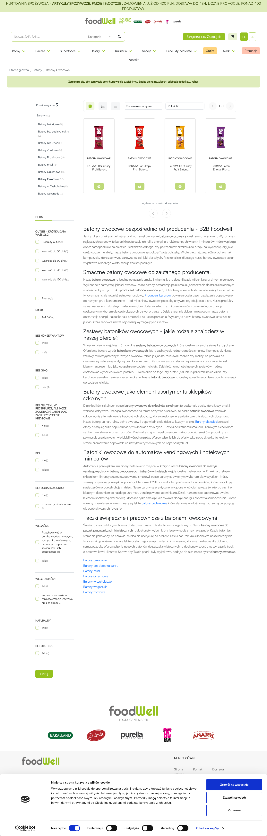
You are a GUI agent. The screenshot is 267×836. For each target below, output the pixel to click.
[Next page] (230, 106)
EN (252, 36)
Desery (95, 51)
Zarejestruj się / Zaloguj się (204, 37)
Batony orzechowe (95, 576)
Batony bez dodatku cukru (53, 133)
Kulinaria (121, 51)
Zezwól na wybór (234, 797)
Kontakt (133, 60)
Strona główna (179, 771)
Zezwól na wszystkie (234, 784)
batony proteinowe (154, 503)
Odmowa (234, 810)
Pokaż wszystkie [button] (45, 105)
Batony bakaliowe (50, 124)
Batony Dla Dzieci (50, 142)
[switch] (111, 828)
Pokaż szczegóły (207, 828)
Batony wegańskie (50, 193)
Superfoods (67, 51)
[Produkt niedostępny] (99, 186)
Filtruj (44, 674)
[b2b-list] (115, 106)
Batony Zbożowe (50, 150)
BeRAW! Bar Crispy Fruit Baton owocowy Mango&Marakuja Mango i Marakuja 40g (180, 167)
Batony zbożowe (94, 592)
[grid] (90, 106)
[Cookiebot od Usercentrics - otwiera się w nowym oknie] (25, 828)
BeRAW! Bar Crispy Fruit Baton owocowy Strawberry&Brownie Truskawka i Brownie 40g (139, 167)
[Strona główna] (40, 761)
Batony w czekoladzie (97, 581)
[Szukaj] (119, 36)
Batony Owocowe (51, 179)
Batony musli (47, 164)
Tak (45, 342)
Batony (15, 51)
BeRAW (48, 317)
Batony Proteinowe (51, 157)
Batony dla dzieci (206, 421)
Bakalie (40, 51)
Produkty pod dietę (179, 51)
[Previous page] (213, 106)
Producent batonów (158, 295)
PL (243, 36)
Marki (226, 51)
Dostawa (218, 769)
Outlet (210, 51)
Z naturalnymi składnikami (57, 506)
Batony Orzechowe (51, 171)
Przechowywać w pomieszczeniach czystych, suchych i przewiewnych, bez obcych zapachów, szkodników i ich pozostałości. (57, 542)
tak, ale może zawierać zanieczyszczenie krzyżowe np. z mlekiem (57, 598)
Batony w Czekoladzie (52, 186)
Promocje (251, 51)
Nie (45, 387)
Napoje (146, 51)
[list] (103, 106)
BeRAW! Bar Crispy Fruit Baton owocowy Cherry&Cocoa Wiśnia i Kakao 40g (99, 167)
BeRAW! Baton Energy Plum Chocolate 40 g (220, 167)
